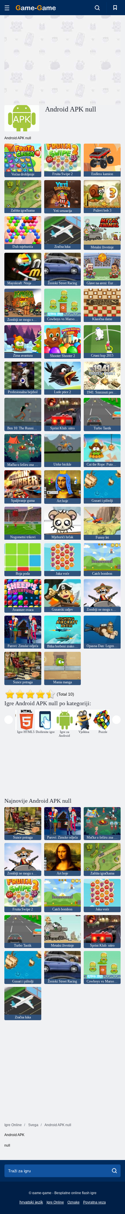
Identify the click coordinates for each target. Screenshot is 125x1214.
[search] (114, 1170)
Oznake (73, 1202)
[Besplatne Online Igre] (35, 7)
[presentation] (8, 719)
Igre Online (55, 1202)
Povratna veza (94, 1202)
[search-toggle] (97, 7)
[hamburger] (7, 8)
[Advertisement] (53, 59)
